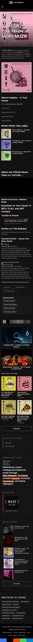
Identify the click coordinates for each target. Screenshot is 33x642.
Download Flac (20, 287)
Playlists (15, 478)
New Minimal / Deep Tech (8, 613)
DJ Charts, (23, 475)
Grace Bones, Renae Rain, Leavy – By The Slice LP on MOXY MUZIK (23, 418)
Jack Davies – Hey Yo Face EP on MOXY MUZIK (21, 141)
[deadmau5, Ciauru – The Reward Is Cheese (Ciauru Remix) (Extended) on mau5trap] (8, 552)
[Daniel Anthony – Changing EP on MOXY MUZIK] (6, 134)
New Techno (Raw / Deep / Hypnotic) (11, 607)
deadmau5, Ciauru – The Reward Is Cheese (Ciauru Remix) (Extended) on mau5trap (22, 551)
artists (6, 463)
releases (7, 461)
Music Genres (21, 635)
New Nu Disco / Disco (17, 618)
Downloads (8, 481)
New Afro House (6, 618)
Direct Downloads (9, 291)
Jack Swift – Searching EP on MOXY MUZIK (8, 417)
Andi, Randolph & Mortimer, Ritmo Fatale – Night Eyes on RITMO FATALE (22, 562)
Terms (28, 632)
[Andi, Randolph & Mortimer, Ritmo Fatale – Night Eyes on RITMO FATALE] (8, 563)
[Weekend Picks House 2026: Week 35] (8, 574)
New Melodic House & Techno (9, 610)
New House (16, 604)
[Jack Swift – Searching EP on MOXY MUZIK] (8, 407)
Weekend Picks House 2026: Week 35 (21, 571)
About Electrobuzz (7, 632)
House (20, 52)
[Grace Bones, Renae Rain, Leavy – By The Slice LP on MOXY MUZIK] (24, 407)
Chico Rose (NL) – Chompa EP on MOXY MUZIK (23, 394)
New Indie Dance (21, 613)
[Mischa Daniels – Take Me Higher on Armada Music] (8, 541)
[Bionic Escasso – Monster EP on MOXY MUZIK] (6, 155)
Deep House (15, 262)
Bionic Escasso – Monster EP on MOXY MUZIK (21, 152)
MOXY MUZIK (7, 50)
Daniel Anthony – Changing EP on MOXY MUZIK (21, 130)
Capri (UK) (19, 104)
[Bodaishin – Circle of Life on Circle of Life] (8, 530)
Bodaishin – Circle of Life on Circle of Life (22, 527)
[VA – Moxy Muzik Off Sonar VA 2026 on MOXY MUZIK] (8, 383)
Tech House (8, 262)
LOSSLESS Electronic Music (20, 282)
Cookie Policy (22, 632)
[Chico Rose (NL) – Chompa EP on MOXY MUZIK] (24, 383)
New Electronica (6, 615)
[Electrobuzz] (17, 2)
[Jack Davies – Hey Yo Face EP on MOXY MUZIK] (6, 145)
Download (7, 287)
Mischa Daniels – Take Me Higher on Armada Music (21, 539)
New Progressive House (18, 615)
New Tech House (25, 601)
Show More (16, 583)
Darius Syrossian (11, 104)
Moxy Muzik (8, 510)
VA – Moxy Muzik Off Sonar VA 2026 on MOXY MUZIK (7, 394)
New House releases (9, 300)
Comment (16, 428)
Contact (10, 635)
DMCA (15, 635)
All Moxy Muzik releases (10, 304)
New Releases (10, 475)
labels (6, 464)
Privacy (15, 632)
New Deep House (6, 604)
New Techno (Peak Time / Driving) (10, 601)
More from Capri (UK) (9, 308)
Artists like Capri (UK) (9, 311)
